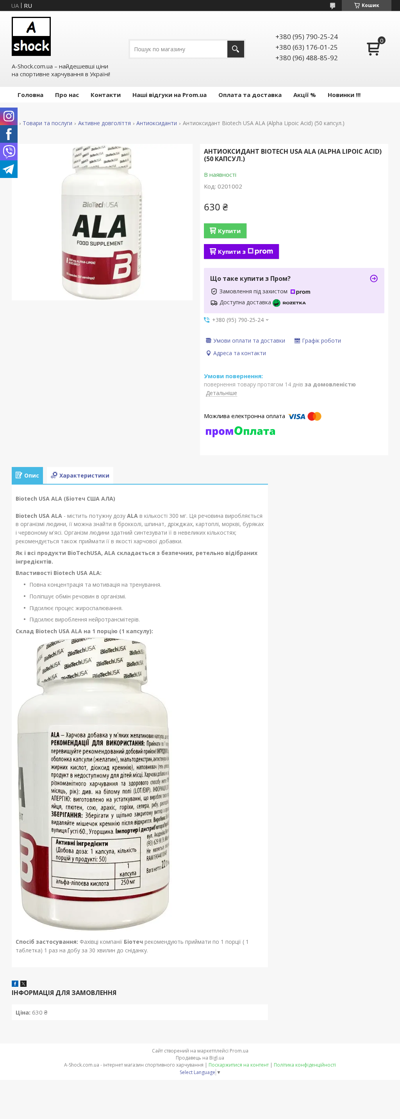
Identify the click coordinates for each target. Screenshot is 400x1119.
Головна (30, 95)
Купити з (232, 251)
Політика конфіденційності (305, 1065)
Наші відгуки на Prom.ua (169, 95)
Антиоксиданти (156, 123)
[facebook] (15, 984)
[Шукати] (235, 49)
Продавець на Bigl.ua (200, 1057)
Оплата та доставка (250, 95)
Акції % (304, 95)
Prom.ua (239, 1050)
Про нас (67, 95)
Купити (229, 231)
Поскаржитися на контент (239, 1065)
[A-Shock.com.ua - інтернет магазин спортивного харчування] (31, 36)
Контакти (106, 95)
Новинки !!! (344, 95)
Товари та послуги (47, 123)
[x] (23, 984)
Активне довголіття (104, 123)
